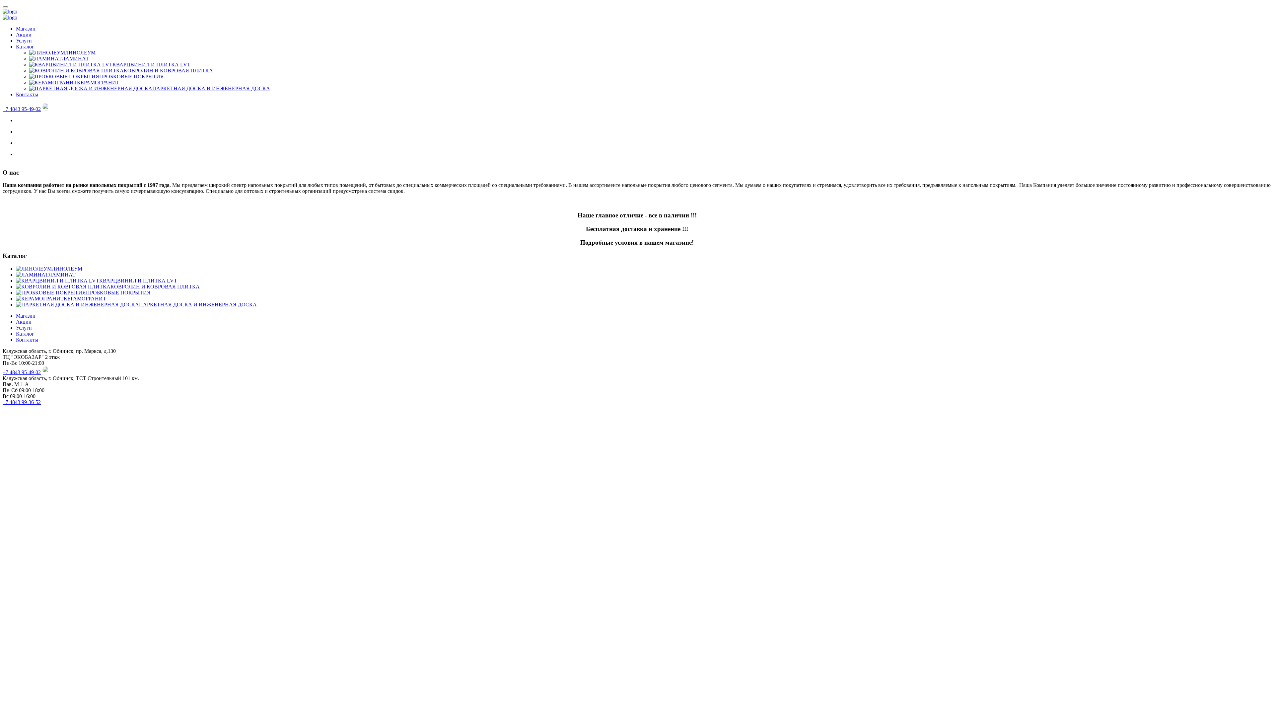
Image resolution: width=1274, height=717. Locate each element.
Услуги (24, 40)
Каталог (25, 46)
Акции (24, 35)
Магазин (25, 29)
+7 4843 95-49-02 (22, 109)
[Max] (46, 109)
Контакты (27, 94)
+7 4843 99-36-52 (22, 402)
